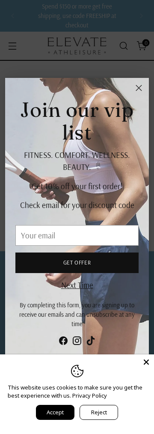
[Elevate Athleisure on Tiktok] (91, 342)
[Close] (138, 88)
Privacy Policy (89, 395)
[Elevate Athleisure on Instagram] (77, 342)
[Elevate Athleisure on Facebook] (63, 342)
